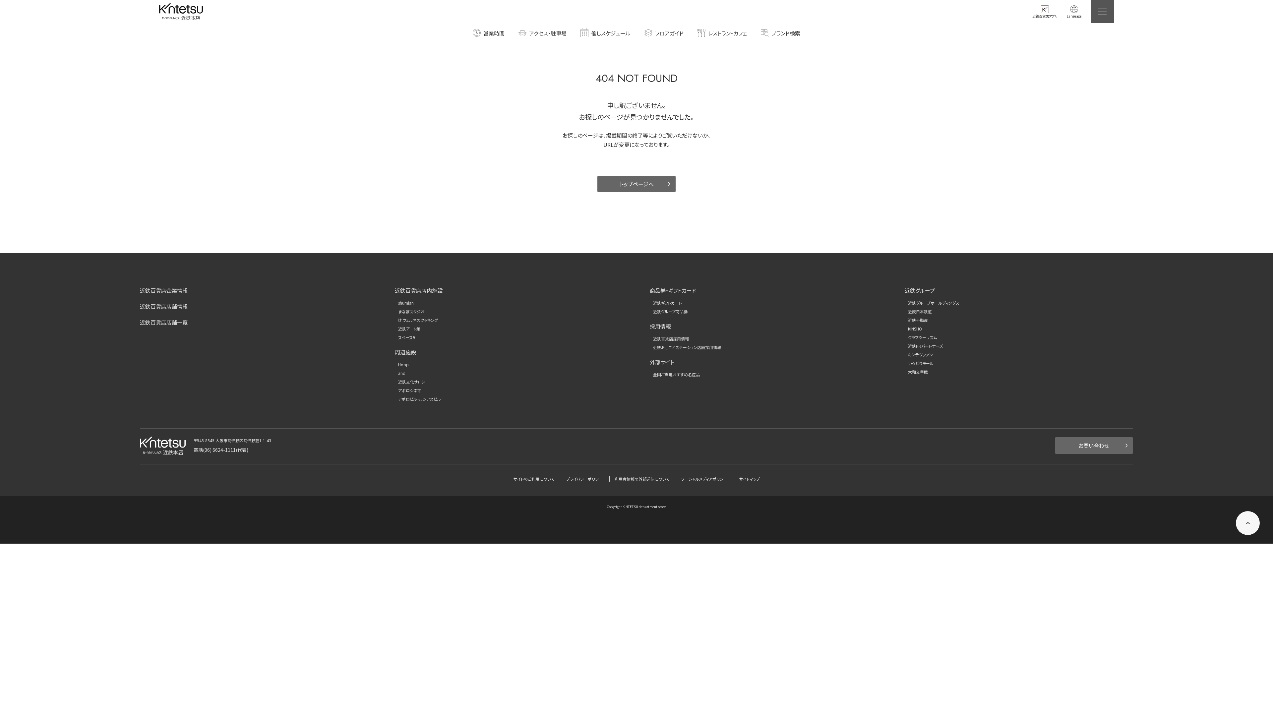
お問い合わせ (1093, 445)
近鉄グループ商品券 (670, 311)
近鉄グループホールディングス (933, 303)
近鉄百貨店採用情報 (671, 338)
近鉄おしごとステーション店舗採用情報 (687, 347)
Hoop (403, 364)
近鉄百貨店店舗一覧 (164, 322)
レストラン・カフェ (727, 33)
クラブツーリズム (922, 337)
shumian (406, 303)
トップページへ (637, 184)
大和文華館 (918, 372)
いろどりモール (921, 363)
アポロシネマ (409, 390)
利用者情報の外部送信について (642, 479)
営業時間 (494, 33)
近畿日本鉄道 (920, 311)
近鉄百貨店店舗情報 (164, 306)
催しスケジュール (611, 33)
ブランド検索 (785, 33)
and (401, 373)
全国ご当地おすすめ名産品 (676, 374)
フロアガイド (669, 33)
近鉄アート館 (409, 328)
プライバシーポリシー (584, 479)
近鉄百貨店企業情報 (164, 290)
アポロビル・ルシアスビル (419, 399)
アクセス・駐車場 (548, 33)
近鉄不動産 (918, 320)
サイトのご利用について (534, 479)
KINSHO (915, 328)
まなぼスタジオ (411, 311)
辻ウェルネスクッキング (418, 320)
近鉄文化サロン (411, 382)
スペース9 (406, 337)
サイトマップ (749, 479)
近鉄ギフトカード (667, 303)
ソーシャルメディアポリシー (704, 479)
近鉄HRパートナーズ (925, 346)
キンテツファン (920, 354)
